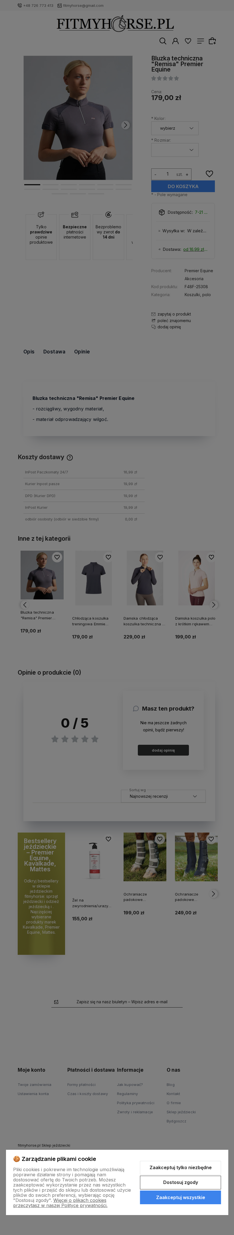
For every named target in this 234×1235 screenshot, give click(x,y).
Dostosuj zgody (180, 1182)
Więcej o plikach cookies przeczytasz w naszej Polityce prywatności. (60, 1202)
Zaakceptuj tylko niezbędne (181, 1167)
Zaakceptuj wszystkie (180, 1197)
